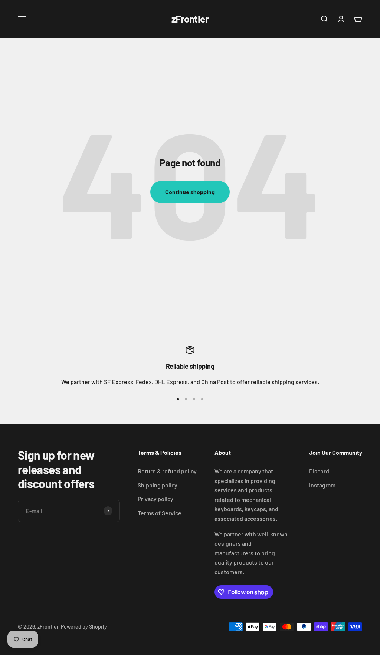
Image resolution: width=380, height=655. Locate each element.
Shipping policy (157, 485)
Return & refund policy (167, 470)
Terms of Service (159, 512)
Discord (319, 470)
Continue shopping (190, 191)
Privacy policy (155, 498)
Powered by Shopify (84, 626)
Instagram (322, 485)
